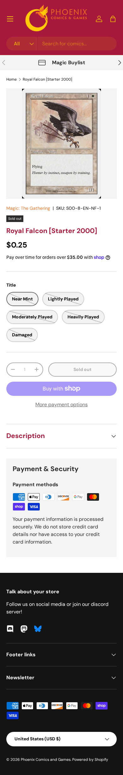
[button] (113, 19)
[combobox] (61, 43)
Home (11, 79)
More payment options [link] (61, 404)
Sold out (82, 369)
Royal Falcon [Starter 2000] (47, 79)
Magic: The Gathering (28, 208)
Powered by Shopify (90, 759)
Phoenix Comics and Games (46, 759)
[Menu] (10, 19)
